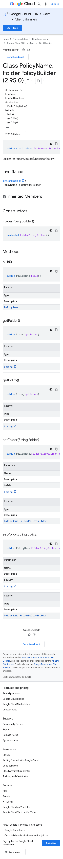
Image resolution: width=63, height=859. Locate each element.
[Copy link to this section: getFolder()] (23, 321)
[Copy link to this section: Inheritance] (26, 172)
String (8, 366)
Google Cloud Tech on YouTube (19, 812)
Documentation (20, 39)
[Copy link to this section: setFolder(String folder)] (42, 440)
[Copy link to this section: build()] (15, 262)
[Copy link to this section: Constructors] (31, 211)
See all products (11, 693)
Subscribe (52, 842)
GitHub (6, 755)
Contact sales (10, 709)
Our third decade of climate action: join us (26, 835)
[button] (31, 197)
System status (10, 740)
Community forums (13, 724)
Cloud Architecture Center (16, 771)
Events (6, 796)
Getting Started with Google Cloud (20, 760)
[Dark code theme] (51, 144)
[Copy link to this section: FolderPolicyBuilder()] (37, 222)
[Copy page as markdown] (38, 81)
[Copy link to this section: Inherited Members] (45, 197)
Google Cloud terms (15, 830)
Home (6, 39)
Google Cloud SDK (23, 14)
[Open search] (39, 4)
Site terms (36, 824)
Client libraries (26, 19)
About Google (10, 824)
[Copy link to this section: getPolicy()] (22, 381)
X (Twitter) (8, 801)
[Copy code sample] (56, 144)
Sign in (55, 4)
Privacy (24, 824)
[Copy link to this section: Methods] (23, 252)
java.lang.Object (12, 180)
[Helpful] (23, 49)
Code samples (10, 765)
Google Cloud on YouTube (16, 807)
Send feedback (15, 56)
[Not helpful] (28, 49)
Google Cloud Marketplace (16, 704)
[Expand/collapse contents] (21, 90)
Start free (12, 27)
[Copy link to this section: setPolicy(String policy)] (40, 535)
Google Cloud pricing (13, 699)
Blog (5, 791)
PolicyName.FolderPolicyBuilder (25, 521)
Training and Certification (16, 776)
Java (47, 14)
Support (7, 729)
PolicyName (11, 307)
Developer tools (40, 39)
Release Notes (10, 735)
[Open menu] (5, 4)
